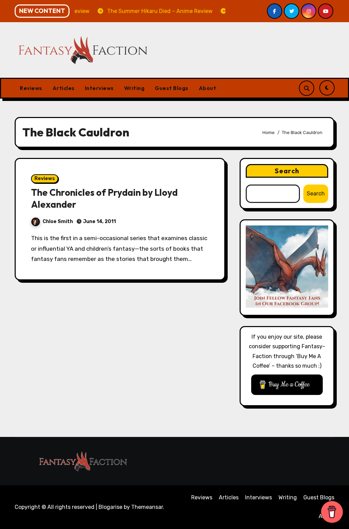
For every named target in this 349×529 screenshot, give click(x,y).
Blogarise (110, 507)
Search (287, 170)
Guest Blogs (171, 88)
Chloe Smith (58, 221)
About (207, 88)
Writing (134, 88)
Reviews (31, 88)
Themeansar (147, 507)
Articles (63, 88)
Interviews (99, 88)
